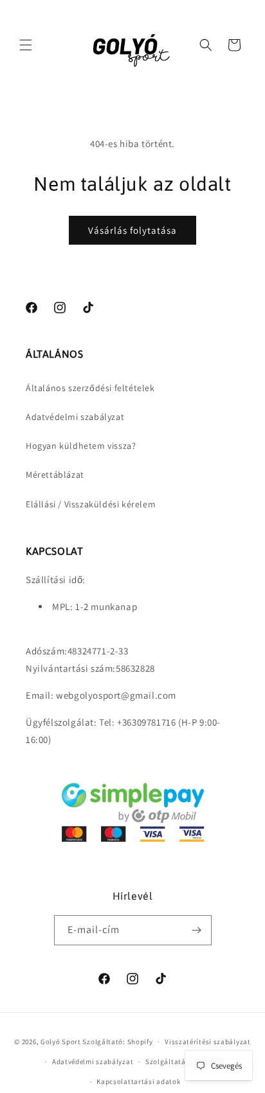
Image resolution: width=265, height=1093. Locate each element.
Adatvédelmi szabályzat (75, 417)
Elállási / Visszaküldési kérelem (91, 504)
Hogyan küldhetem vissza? (81, 445)
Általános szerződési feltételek (90, 388)
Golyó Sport (61, 1041)
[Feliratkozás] (197, 930)
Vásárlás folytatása (132, 230)
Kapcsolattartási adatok (138, 1081)
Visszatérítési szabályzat (208, 1041)
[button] (26, 45)
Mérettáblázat (55, 474)
